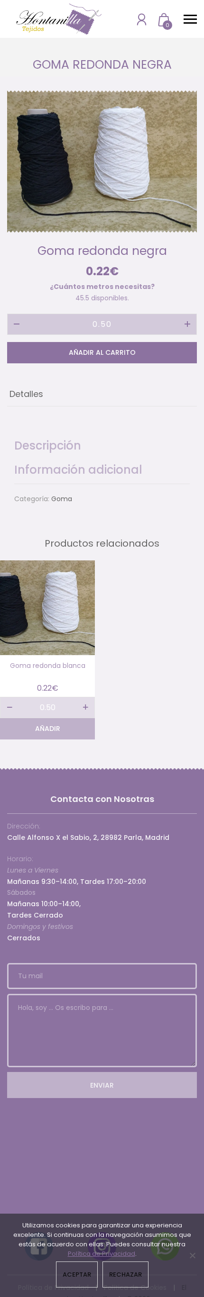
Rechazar (125, 1274)
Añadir (47, 728)
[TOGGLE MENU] (190, 19)
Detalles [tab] (26, 394)
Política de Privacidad (101, 1253)
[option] (102, 161)
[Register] (141, 19)
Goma (61, 499)
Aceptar (77, 1274)
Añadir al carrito (102, 352)
